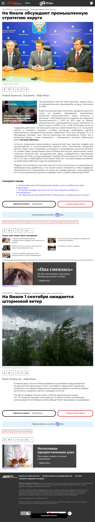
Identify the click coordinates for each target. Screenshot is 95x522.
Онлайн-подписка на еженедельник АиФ (57, 476)
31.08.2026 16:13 (7, 293)
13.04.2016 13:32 (7, 9)
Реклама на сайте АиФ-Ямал (29, 476)
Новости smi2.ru (10, 286)
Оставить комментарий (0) (75, 204)
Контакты (78, 476)
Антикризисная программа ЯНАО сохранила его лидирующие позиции (54, 195)
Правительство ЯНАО (10, 84)
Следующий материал (49, 515)
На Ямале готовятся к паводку (69, 246)
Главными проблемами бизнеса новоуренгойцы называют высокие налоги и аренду (28, 240)
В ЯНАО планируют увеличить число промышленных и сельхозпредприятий (26, 254)
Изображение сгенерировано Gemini (15, 367)
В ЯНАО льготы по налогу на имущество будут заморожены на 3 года (27, 247)
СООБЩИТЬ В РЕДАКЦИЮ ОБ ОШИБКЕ (31, 479)
